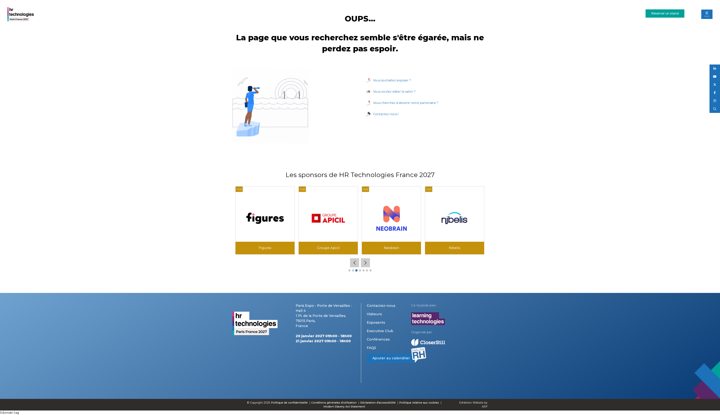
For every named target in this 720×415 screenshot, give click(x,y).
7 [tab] (370, 270)
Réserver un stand (665, 13)
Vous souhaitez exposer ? (392, 80)
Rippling (391, 248)
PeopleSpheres (265, 248)
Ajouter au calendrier (391, 358)
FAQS (371, 348)
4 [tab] (360, 270)
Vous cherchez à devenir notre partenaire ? (405, 103)
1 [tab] (349, 270)
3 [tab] (356, 270)
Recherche (715, 109)
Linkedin (715, 69)
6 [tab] (367, 270)
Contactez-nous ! (386, 114)
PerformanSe (328, 248)
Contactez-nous (381, 306)
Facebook (715, 93)
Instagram (715, 101)
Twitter (715, 85)
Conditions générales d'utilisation (334, 402)
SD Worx (454, 248)
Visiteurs (374, 314)
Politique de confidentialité (289, 402)
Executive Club (380, 331)
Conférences (378, 339)
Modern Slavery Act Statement (344, 406)
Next (365, 262)
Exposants (376, 322)
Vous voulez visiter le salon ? (394, 91)
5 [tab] (363, 270)
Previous (354, 262)
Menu (707, 16)
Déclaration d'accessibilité (378, 402)
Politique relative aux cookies (419, 402)
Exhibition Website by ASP (473, 404)
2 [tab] (353, 270)
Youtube (715, 77)
